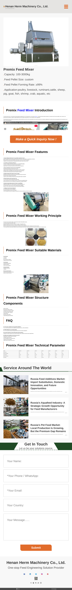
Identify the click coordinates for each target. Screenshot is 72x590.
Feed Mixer (25, 110)
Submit (36, 547)
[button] (35, 65)
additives (36, 116)
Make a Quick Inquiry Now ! (36, 139)
